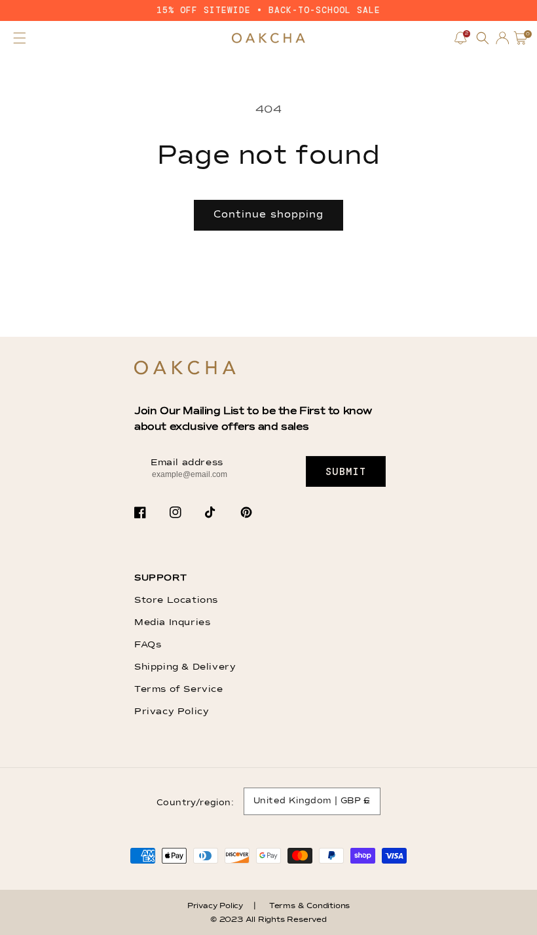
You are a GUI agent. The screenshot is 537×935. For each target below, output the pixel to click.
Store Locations (176, 600)
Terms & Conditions (309, 906)
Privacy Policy (171, 711)
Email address (187, 462)
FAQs (147, 644)
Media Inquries (172, 622)
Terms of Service (178, 689)
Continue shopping (268, 214)
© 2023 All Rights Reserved (268, 920)
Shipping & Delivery (185, 667)
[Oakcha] (185, 368)
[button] (19, 38)
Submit (346, 471)
